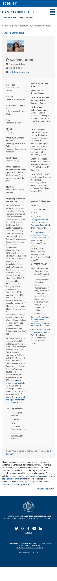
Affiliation (10, 129)
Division (9, 97)
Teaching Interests (14, 409)
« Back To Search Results (14, 33)
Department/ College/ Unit (15, 106)
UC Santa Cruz (9, 3)
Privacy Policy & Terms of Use (29, 546)
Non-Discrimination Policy (30, 543)
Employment (46, 543)
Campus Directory (18, 12)
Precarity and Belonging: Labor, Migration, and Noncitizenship (39, 320)
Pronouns (10, 85)
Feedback (28, 533)
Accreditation (13, 543)
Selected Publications (40, 201)
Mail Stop (10, 187)
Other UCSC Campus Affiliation (15, 139)
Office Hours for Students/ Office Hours (16, 168)
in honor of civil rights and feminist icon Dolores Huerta (15, 400)
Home (4, 18)
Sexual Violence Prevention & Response (29, 548)
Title (8, 120)
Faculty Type (11, 158)
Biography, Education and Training (15, 200)
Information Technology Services (16, 484)
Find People (12, 18)
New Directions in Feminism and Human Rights (40, 332)
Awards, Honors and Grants (39, 84)
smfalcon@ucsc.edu (19, 72)
